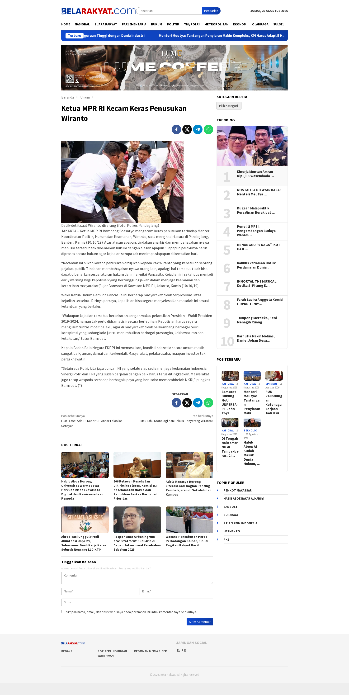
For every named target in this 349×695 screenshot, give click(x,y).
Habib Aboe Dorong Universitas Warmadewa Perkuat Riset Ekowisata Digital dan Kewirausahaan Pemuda (82, 490)
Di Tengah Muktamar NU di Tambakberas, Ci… (230, 447)
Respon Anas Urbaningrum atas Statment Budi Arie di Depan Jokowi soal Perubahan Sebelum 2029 (137, 543)
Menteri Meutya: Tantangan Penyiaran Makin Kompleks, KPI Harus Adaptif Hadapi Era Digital (208, 35)
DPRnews (271, 383)
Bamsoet (231, 507)
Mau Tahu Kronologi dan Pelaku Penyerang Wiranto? (177, 418)
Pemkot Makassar (238, 490)
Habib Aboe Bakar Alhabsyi (244, 498)
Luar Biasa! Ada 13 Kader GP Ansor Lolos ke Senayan (91, 421)
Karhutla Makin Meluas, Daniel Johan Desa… (256, 338)
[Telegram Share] (198, 129)
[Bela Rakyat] (98, 10)
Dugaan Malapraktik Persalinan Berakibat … (256, 210)
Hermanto (232, 531)
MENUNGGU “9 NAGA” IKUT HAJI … (258, 247)
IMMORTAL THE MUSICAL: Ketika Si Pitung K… (257, 283)
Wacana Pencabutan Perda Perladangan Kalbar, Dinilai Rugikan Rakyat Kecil (187, 540)
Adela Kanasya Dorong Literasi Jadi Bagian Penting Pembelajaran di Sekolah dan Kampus (188, 487)
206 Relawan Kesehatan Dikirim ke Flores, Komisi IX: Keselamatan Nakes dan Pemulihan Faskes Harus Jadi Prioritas (135, 490)
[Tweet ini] (187, 129)
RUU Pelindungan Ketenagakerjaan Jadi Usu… (273, 402)
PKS (226, 540)
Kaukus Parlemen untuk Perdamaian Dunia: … (256, 265)
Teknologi (251, 430)
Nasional (228, 383)
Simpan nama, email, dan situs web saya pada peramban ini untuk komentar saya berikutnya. (131, 612)
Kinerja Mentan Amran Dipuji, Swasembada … (255, 174)
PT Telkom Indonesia (240, 523)
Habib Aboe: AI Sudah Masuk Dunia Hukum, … (252, 453)
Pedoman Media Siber (150, 651)
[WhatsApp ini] (208, 129)
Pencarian (211, 11)
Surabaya (231, 515)
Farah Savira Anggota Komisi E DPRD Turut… (260, 302)
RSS (184, 650)
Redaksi (67, 651)
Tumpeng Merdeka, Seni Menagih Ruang (257, 320)
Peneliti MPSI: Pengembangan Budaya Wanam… (256, 230)
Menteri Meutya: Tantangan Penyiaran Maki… (252, 402)
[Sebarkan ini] (176, 129)
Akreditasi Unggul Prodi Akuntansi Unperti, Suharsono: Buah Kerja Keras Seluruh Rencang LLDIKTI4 (83, 543)
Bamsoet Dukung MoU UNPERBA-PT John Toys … (230, 402)
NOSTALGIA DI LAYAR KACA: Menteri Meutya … (259, 192)
